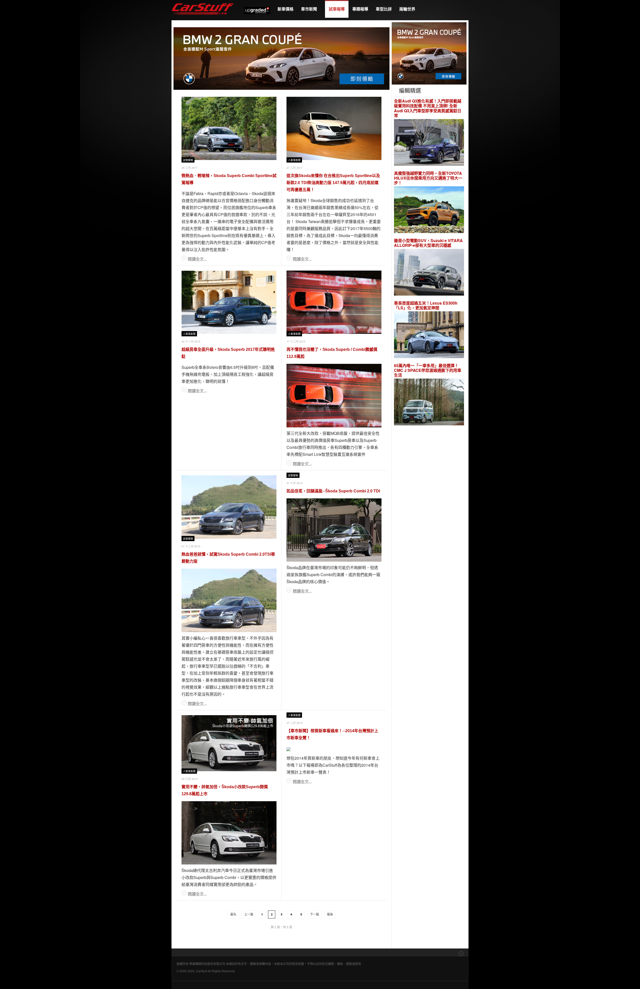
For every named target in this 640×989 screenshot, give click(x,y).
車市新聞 (309, 9)
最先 (233, 914)
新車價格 (286, 9)
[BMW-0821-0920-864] (282, 58)
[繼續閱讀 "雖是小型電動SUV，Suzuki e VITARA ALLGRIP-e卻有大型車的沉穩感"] (429, 273)
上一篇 (248, 914)
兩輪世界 (407, 9)
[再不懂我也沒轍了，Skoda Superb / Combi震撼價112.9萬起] (334, 302)
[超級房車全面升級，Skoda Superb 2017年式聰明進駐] (229, 302)
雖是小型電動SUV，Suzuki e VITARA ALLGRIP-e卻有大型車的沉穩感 (428, 243)
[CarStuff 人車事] (203, 2)
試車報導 (337, 9)
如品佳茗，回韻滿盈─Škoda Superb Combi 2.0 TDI (333, 491)
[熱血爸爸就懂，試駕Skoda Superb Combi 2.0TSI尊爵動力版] (229, 507)
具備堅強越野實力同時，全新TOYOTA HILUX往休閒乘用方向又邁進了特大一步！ (428, 178)
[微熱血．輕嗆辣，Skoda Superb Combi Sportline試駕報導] (229, 128)
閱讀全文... (197, 259)
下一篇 (314, 914)
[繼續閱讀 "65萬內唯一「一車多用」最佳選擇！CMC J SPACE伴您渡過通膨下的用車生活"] (429, 403)
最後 (330, 914)
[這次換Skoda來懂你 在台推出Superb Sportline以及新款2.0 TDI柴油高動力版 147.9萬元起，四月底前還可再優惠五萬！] (334, 128)
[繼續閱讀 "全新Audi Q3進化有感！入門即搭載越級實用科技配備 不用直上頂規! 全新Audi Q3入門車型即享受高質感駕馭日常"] (429, 143)
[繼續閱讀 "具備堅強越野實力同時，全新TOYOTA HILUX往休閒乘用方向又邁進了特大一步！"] (429, 210)
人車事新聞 (294, 160)
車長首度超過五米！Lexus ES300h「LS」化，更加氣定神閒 (426, 305)
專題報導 (360, 9)
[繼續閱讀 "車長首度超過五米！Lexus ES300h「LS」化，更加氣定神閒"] (429, 335)
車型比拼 (384, 9)
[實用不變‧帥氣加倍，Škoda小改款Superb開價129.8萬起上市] (229, 743)
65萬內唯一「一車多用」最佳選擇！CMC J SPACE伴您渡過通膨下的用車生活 (427, 370)
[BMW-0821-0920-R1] (429, 53)
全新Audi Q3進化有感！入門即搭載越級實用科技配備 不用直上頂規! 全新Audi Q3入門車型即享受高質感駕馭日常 (427, 108)
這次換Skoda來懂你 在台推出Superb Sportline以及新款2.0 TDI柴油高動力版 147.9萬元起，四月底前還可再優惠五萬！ (333, 183)
